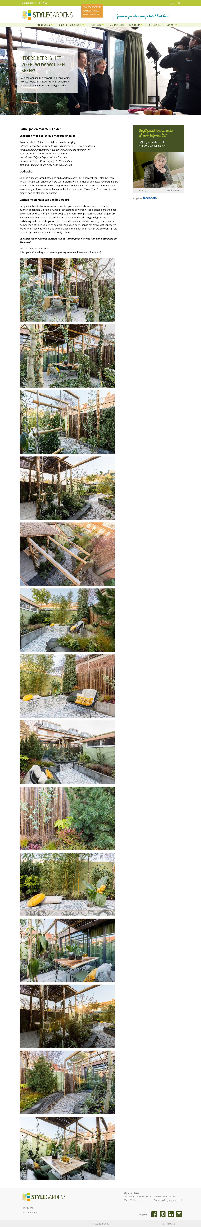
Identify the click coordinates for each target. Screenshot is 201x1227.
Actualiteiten (117, 25)
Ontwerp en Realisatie (70, 25)
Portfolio (96, 25)
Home (172, 3)
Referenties (155, 25)
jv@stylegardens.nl (151, 142)
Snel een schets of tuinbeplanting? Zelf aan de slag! (91, 11)
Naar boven (172, 190)
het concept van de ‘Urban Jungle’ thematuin (69, 238)
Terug (143, 190)
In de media (134, 25)
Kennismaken (43, 25)
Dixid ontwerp (169, 1223)
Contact (170, 25)
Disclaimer (28, 1207)
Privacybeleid (30, 1212)
